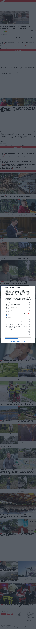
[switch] (29, 304)
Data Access (18, 341)
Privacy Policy (23, 341)
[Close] (33, 288)
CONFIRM (11, 338)
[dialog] (18, 314)
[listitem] (18, 302)
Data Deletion (13, 341)
